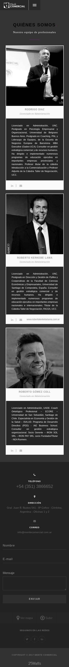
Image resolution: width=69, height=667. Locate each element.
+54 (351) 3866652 (34, 486)
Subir (48, 618)
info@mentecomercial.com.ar (34, 532)
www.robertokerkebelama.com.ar (43, 319)
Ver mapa (26, 618)
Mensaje (8, 573)
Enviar (34, 599)
